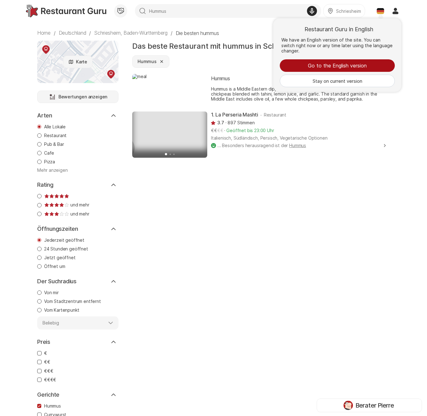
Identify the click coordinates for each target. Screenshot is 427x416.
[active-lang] (380, 11)
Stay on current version (337, 81)
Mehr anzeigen (52, 170)
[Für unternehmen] (121, 11)
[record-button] (312, 11)
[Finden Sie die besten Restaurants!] (66, 10)
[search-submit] (142, 11)
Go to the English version (337, 65)
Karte (81, 61)
